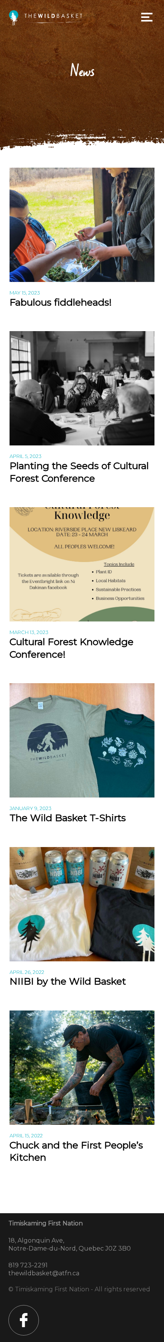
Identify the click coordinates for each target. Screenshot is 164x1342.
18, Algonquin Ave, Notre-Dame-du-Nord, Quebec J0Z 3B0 (69, 1244)
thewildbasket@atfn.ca (43, 1273)
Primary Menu (146, 17)
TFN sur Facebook (23, 1320)
